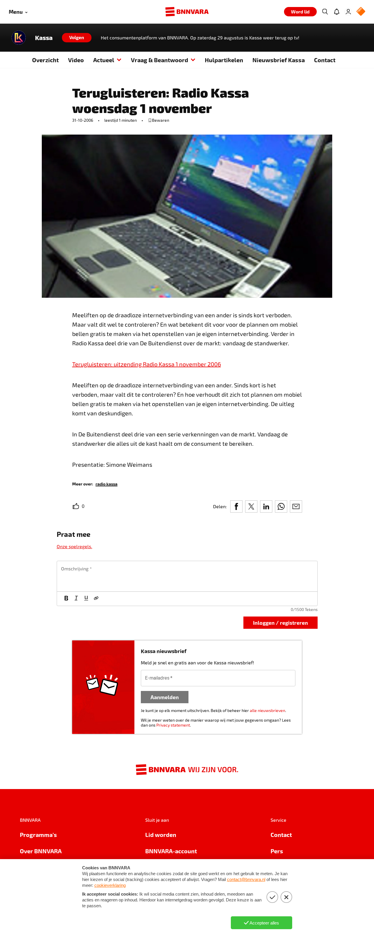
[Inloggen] (348, 11)
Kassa (44, 37)
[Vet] (66, 598)
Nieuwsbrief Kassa (278, 59)
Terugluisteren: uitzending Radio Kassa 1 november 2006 (146, 364)
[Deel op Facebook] (236, 506)
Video (76, 59)
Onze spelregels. (74, 546)
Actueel (103, 59)
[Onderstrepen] (86, 598)
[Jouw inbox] (336, 12)
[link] (106, 483)
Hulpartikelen (224, 59)
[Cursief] (76, 598)
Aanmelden (164, 697)
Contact (324, 59)
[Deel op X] (251, 506)
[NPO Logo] (360, 12)
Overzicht (45, 59)
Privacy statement (173, 724)
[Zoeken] (324, 11)
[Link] (96, 598)
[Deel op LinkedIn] (266, 506)
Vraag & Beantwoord (159, 59)
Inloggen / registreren (280, 622)
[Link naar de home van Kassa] (19, 38)
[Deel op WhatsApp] (281, 506)
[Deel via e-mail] (296, 506)
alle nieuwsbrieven (267, 710)
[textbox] (187, 576)
